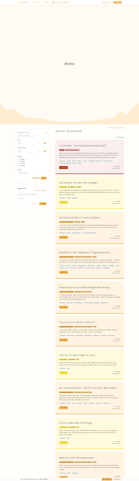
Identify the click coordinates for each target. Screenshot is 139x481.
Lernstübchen (71, 187)
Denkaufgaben (88, 335)
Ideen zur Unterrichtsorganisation (76, 458)
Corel (68, 368)
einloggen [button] (117, 2)
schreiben (87, 268)
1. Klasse (22, 159)
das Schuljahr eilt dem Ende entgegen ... (79, 182)
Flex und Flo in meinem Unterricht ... (78, 322)
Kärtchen (74, 266)
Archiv (36, 2)
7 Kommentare (116, 168)
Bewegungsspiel (82, 266)
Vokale (74, 163)
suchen (44, 178)
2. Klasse (22, 161)
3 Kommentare (116, 374)
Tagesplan (104, 266)
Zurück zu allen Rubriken (116, 128)
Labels (19, 170)
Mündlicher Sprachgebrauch (72, 150)
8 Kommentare (116, 308)
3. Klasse (22, 164)
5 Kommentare (116, 203)
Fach (18, 140)
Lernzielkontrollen (88, 303)
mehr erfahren (43, 479)
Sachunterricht (73, 268)
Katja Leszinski (109, 161)
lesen (92, 268)
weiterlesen (63, 167)
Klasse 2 (74, 161)
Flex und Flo (103, 335)
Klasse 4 (85, 161)
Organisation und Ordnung (66, 222)
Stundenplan (106, 268)
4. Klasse (22, 166)
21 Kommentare (115, 341)
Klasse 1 (69, 161)
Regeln (83, 222)
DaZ (102, 161)
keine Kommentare (115, 238)
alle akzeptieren (106, 479)
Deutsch (62, 150)
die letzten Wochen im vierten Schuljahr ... (80, 217)
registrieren (106, 2)
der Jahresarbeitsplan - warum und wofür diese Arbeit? (88, 388)
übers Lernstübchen (62, 2)
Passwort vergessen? (41, 190)
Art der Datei (21, 148)
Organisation (98, 268)
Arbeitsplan (96, 335)
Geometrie (81, 268)
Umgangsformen (76, 233)
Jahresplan (75, 198)
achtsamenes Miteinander (89, 233)
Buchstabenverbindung (65, 163)
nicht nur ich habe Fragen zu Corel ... (77, 355)
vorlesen (98, 266)
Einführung (69, 303)
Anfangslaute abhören (94, 161)
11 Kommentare (116, 409)
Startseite (24, 2)
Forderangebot (79, 335)
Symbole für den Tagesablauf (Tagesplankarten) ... (85, 252)
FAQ (46, 2)
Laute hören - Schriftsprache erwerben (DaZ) (82, 145)
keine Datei (62, 161)
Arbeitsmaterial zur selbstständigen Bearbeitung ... (85, 287)
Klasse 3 (80, 161)
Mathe (94, 257)
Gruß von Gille (63, 187)
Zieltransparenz (78, 303)
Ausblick (78, 187)
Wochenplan (112, 266)
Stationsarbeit (91, 266)
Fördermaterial (70, 335)
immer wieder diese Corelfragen (75, 423)
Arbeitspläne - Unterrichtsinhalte (83, 257)
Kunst (66, 268)
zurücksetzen (35, 178)
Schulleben (77, 222)
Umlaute (79, 163)
